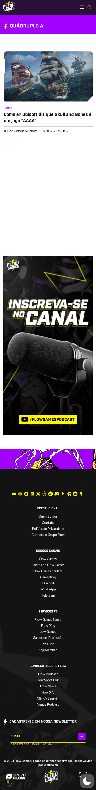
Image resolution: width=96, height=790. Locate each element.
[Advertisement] (48, 205)
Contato (48, 523)
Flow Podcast (48, 674)
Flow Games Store (48, 619)
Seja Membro (48, 650)
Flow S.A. (48, 692)
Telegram (48, 595)
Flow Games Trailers (48, 571)
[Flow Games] (9, 7)
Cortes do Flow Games (48, 565)
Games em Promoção (48, 638)
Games (8, 108)
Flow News (48, 686)
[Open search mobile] (89, 7)
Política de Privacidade (48, 529)
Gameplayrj (48, 577)
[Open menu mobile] (82, 7)
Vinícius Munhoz (25, 131)
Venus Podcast (48, 704)
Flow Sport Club (48, 680)
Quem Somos (48, 516)
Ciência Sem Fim (48, 698)
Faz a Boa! (48, 644)
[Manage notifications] (8, 782)
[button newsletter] (82, 736)
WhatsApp (48, 589)
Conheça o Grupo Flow (48, 535)
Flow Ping (48, 625)
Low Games (48, 631)
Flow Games (48, 559)
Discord (48, 583)
